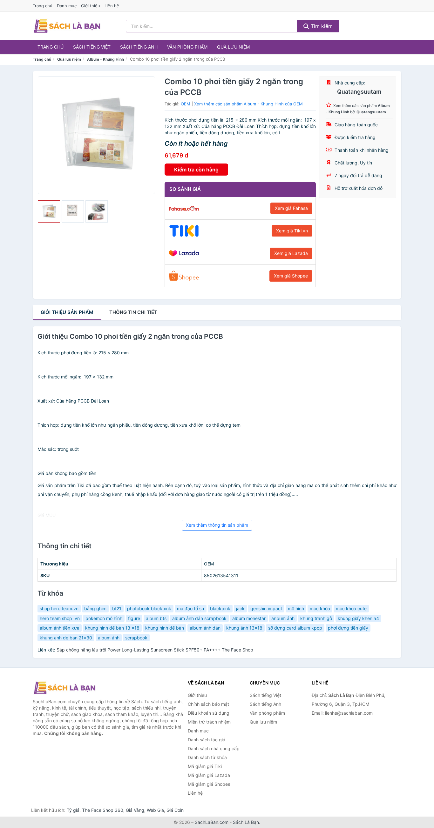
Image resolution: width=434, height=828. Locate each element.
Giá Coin (175, 810)
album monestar (249, 618)
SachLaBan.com (211, 822)
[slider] (49, 211)
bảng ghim (95, 608)
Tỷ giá (73, 810)
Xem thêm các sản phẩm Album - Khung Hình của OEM (248, 103)
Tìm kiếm (321, 26)
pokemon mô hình (103, 618)
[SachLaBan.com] (67, 26)
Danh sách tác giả (206, 739)
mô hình (296, 608)
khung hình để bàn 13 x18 (112, 628)
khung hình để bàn (164, 628)
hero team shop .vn (60, 618)
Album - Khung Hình (105, 59)
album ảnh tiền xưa (59, 628)
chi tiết (133, 312)
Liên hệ (112, 5)
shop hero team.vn (59, 608)
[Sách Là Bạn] (64, 687)
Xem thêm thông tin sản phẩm (217, 525)
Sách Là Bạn (246, 822)
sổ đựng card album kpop (295, 628)
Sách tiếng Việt (92, 47)
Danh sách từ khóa (207, 757)
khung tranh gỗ (316, 618)
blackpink (220, 608)
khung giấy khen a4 (358, 618)
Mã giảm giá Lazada (209, 775)
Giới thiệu (90, 5)
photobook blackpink (149, 608)
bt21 (116, 608)
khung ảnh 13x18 (244, 628)
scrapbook (136, 637)
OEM (185, 103)
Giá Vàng (135, 810)
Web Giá (155, 810)
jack (240, 608)
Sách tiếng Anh (139, 47)
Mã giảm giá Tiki (205, 766)
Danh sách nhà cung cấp (214, 748)
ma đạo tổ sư (190, 608)
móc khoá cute (351, 608)
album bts (156, 618)
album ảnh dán (205, 628)
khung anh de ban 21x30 (66, 637)
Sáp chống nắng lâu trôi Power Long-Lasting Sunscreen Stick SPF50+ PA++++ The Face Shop (155, 649)
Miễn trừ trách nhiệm (209, 721)
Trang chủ (42, 5)
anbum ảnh (283, 618)
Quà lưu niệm (233, 47)
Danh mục (67, 5)
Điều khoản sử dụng (208, 713)
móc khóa (320, 608)
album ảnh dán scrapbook (199, 618)
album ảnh (108, 637)
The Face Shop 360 (102, 810)
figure (134, 618)
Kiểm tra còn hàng (196, 169)
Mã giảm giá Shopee (209, 784)
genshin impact (266, 608)
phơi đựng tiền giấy (348, 628)
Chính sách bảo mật (208, 704)
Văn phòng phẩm (187, 47)
